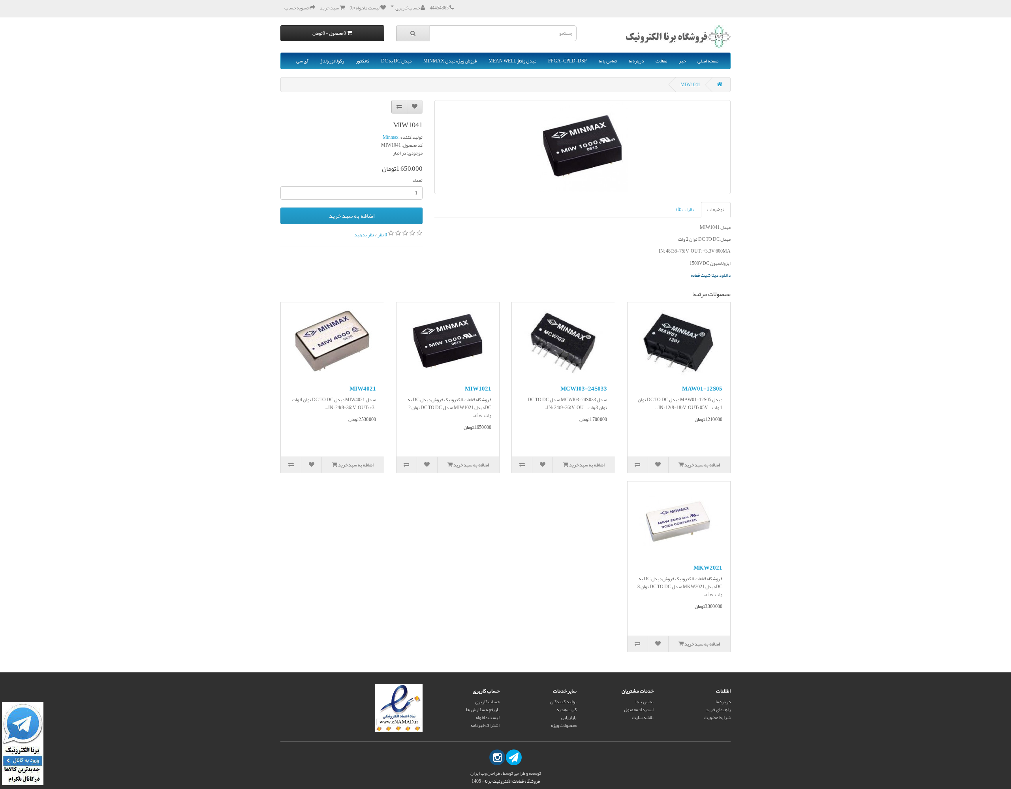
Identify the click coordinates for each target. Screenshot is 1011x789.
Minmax (390, 137)
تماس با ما (608, 61)
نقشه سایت (643, 717)
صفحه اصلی (707, 61)
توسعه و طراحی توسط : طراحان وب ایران (505, 773)
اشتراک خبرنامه (485, 725)
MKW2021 (707, 568)
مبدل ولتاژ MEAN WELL (512, 61)
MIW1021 (478, 388)
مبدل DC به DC (396, 61)
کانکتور (362, 61)
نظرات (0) (685, 209)
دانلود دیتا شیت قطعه (711, 275)
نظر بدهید (364, 235)
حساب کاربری (487, 701)
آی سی (302, 61)
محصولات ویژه (564, 725)
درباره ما (636, 61)
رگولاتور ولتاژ (332, 61)
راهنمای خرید (718, 709)
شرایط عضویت (717, 717)
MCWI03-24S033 (583, 388)
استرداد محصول (639, 709)
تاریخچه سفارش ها (483, 709)
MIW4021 (363, 388)
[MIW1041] (582, 147)
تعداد (417, 180)
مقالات (661, 61)
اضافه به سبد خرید (351, 216)
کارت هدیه (566, 709)
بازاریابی (569, 717)
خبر (682, 61)
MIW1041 (690, 84)
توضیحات (715, 209)
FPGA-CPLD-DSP (567, 61)
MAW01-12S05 (702, 388)
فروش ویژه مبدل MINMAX (450, 61)
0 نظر (382, 235)
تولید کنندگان (563, 701)
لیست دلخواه (488, 717)
